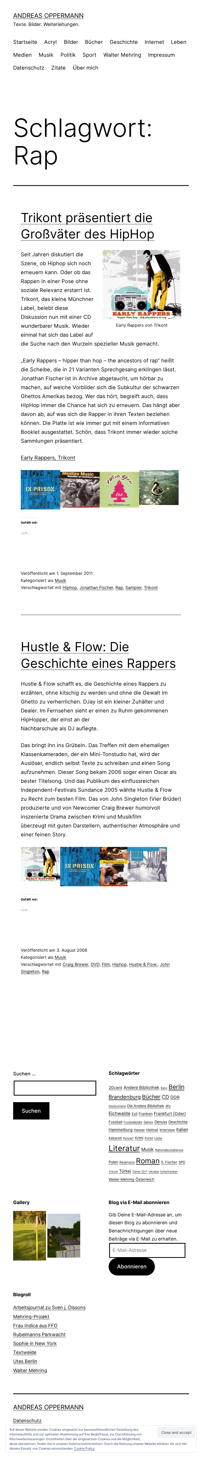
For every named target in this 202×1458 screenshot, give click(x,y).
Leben (178, 42)
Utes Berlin (25, 1361)
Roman (148, 1160)
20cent (115, 1087)
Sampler (133, 587)
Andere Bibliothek (141, 1087)
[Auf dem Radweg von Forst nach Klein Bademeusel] (63, 1235)
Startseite (25, 42)
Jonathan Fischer (96, 587)
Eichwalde (119, 1113)
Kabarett (115, 1138)
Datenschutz (28, 68)
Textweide (24, 1352)
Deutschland (117, 1106)
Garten (148, 1122)
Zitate (58, 68)
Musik (46, 55)
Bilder (71, 42)
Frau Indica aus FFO (35, 1325)
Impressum (161, 55)
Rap (119, 587)
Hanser (139, 1130)
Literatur (124, 1148)
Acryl (50, 42)
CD (165, 1097)
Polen (113, 1162)
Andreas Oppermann (48, 15)
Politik (68, 55)
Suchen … (24, 1073)
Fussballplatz (133, 1122)
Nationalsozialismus (169, 1150)
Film (106, 964)
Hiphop (70, 587)
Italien (182, 1129)
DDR (174, 1097)
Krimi (139, 1138)
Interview (167, 1130)
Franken (146, 1113)
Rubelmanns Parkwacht (39, 1334)
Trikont (151, 587)
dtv (168, 1106)
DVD (95, 964)
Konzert (128, 1138)
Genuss (160, 1122)
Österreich (144, 1179)
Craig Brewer (75, 964)
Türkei (125, 1171)
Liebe (158, 1138)
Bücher (94, 42)
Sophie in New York (35, 1343)
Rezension (127, 1162)
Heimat (152, 1130)
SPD (182, 1162)
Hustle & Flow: (143, 964)
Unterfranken (169, 1171)
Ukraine (154, 1171)
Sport (89, 55)
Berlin (176, 1087)
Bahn (164, 1088)
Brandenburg (125, 1097)
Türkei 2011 (139, 1171)
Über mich (85, 68)
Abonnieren (132, 1266)
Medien (22, 55)
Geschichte (124, 42)
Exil (134, 1114)
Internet (154, 42)
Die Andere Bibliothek (145, 1105)
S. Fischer (169, 1162)
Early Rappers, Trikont (48, 458)
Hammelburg (121, 1129)
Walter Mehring (122, 55)
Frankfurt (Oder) (170, 1113)
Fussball (115, 1122)
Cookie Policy (84, 1448)
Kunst (149, 1138)
